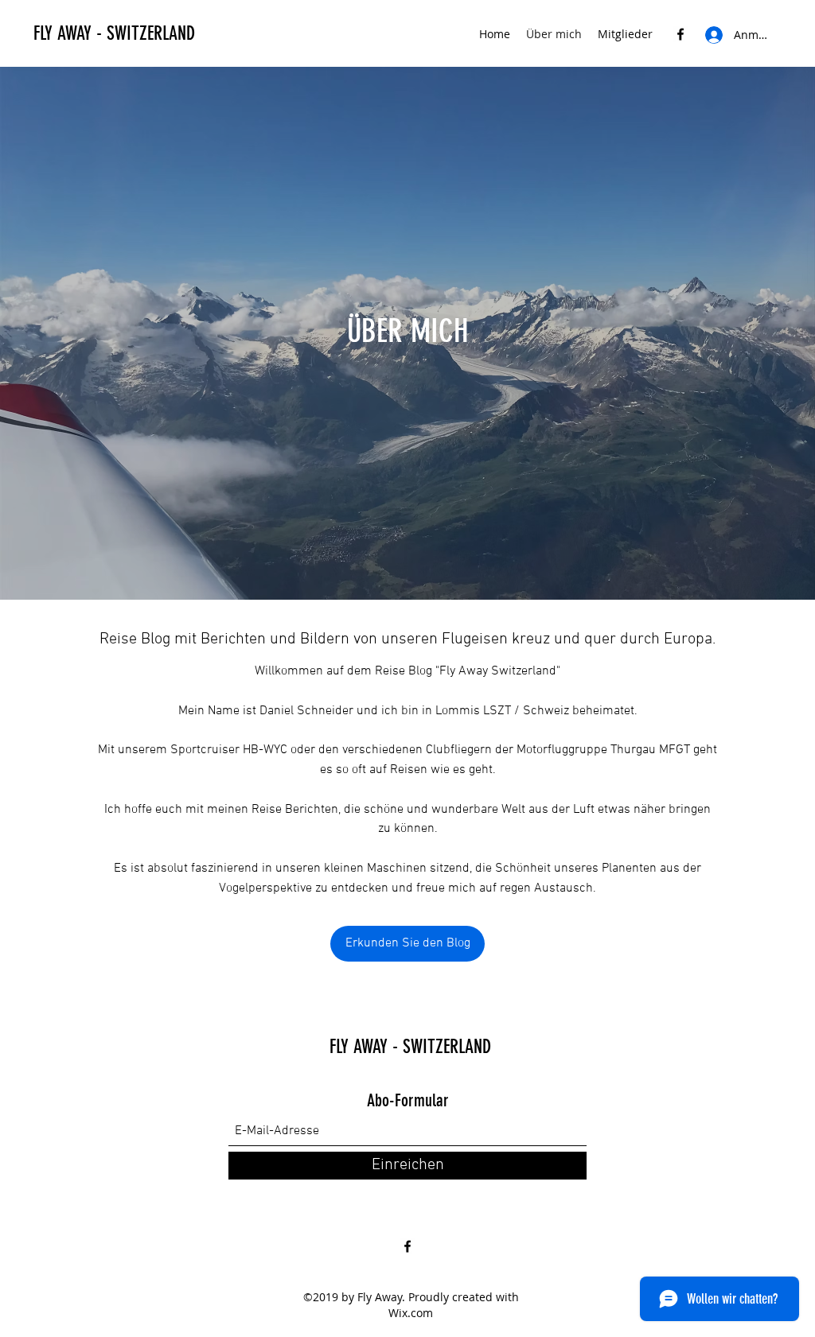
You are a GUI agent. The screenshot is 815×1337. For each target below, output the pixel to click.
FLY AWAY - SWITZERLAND (114, 33)
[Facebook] (680, 34)
